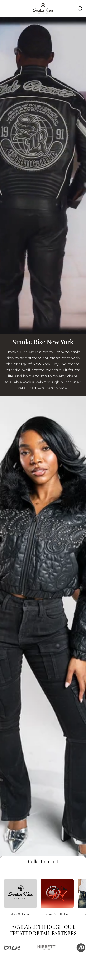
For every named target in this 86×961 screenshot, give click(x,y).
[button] (80, 9)
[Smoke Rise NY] (43, 8)
